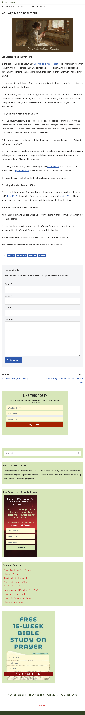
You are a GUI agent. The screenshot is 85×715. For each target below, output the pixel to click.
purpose (32, 256)
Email (8, 296)
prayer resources (17, 695)
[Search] (78, 453)
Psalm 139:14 (53, 166)
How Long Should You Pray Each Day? (21, 590)
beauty (11, 256)
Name (8, 284)
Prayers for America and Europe (18, 598)
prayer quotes (36, 695)
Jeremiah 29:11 (65, 196)
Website (8, 307)
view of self (27, 6)
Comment (10, 319)
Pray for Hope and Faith (14, 594)
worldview (20, 6)
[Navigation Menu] (80, 2)
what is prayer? (69, 695)
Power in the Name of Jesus (16, 582)
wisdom (42, 256)
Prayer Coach (13, 6)
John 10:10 (12, 196)
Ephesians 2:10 (22, 170)
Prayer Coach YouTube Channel (18, 570)
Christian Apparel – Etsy (14, 574)
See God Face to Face (13, 586)
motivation (21, 256)
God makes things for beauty (47, 64)
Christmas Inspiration (14, 602)
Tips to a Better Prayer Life (16, 578)
